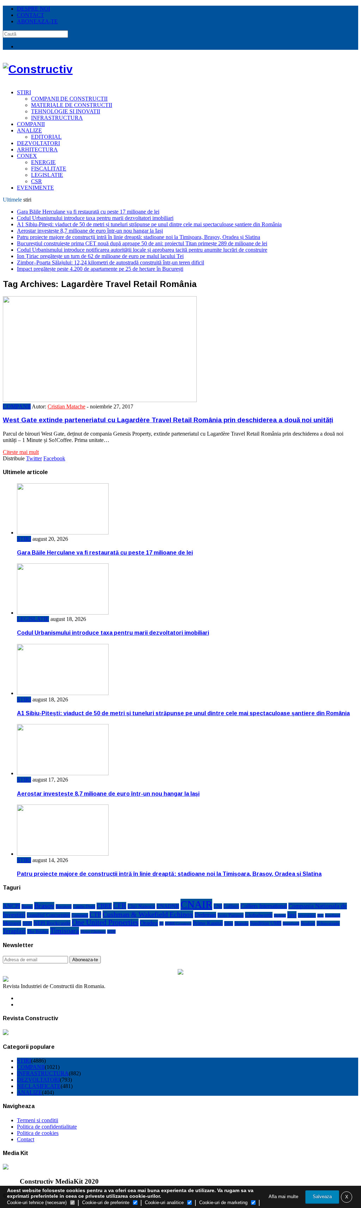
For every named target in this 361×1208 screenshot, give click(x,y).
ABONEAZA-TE (37, 21)
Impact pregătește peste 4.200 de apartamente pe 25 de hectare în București (100, 269)
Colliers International (263, 906)
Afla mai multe (283, 1196)
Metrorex (12, 923)
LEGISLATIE (47, 175)
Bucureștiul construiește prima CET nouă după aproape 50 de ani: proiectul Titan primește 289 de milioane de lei (142, 243)
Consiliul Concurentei (48, 915)
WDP (111, 931)
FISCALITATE (48, 169)
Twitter (34, 458)
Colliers (231, 906)
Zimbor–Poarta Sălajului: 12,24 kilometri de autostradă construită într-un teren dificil (110, 262)
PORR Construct (178, 923)
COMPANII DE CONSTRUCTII (69, 99)
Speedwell (291, 923)
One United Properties (105, 922)
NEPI (27, 923)
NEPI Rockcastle (52, 923)
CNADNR (168, 906)
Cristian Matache (66, 406)
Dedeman (205, 915)
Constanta (80, 915)
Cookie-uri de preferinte (105, 1202)
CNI (218, 906)
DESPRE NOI (33, 9)
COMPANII (31, 124)
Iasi (291, 914)
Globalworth (259, 915)
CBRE (104, 906)
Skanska (241, 923)
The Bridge (38, 931)
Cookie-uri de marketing (223, 1202)
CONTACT (30, 15)
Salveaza (322, 1196)
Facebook (54, 458)
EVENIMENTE (35, 188)
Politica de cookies (38, 1133)
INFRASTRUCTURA (57, 118)
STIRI (24, 92)
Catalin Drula (84, 906)
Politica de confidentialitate (47, 1127)
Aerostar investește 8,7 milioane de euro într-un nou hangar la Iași (90, 231)
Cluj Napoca (141, 906)
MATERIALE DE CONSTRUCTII (71, 105)
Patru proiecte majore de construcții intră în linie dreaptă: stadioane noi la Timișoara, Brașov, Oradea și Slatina (138, 237)
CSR (36, 181)
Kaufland (332, 915)
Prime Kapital (208, 923)
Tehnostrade (328, 923)
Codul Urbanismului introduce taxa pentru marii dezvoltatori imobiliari (95, 218)
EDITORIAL (46, 137)
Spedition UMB (265, 923)
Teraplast (14, 931)
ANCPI (11, 906)
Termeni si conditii (37, 1120)
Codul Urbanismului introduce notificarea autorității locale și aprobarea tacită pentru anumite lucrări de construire (142, 250)
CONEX (27, 156)
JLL (320, 915)
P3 (161, 923)
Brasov (44, 905)
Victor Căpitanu (93, 931)
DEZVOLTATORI (38, 143)
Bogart (27, 906)
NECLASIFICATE (39, 1086)
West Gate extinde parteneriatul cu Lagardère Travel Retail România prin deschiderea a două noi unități (168, 420)
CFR (119, 905)
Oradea (149, 923)
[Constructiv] (38, 69)
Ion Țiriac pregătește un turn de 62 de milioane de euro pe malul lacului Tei (100, 256)
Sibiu (228, 923)
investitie (307, 915)
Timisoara (64, 930)
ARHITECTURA (37, 149)
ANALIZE (29, 130)
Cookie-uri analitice (164, 1202)
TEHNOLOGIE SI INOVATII (65, 111)
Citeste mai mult (21, 452)
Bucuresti (64, 906)
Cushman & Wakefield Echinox (148, 914)
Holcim (280, 915)
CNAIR (196, 904)
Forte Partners (231, 915)
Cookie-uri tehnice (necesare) (37, 1202)
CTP (95, 914)
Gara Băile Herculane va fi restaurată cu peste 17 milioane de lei (88, 212)
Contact (25, 1139)
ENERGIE (43, 162)
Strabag (308, 923)
